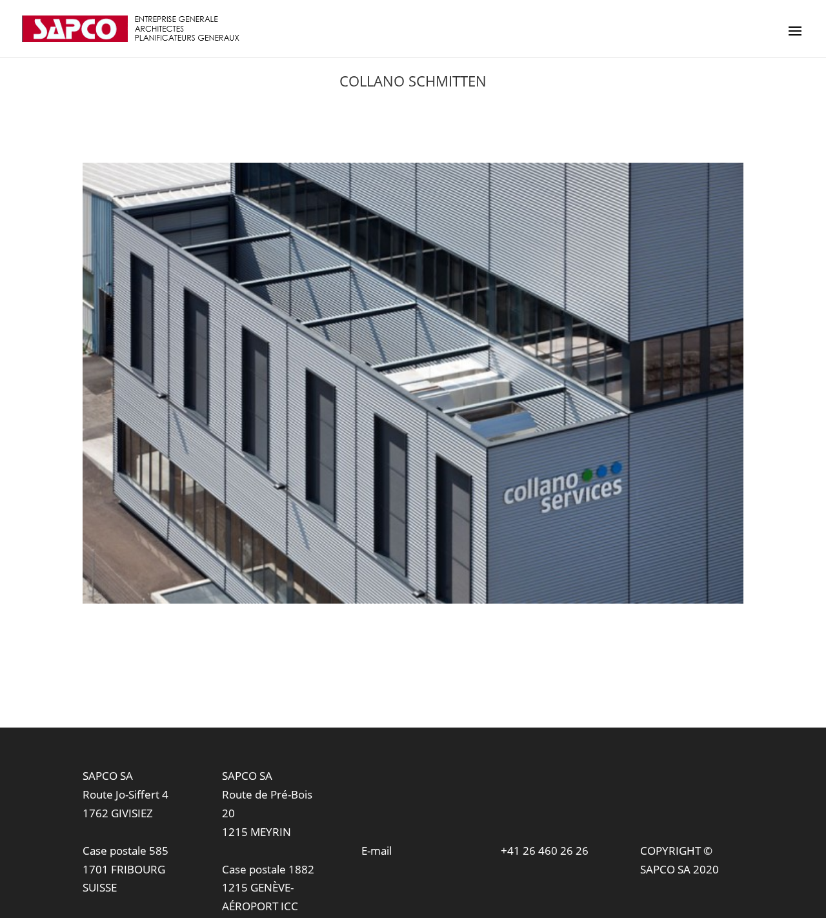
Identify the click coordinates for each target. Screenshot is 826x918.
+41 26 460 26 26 (545, 850)
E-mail (376, 850)
